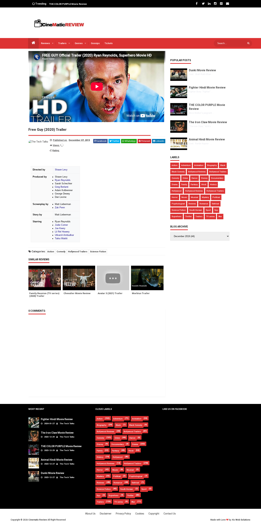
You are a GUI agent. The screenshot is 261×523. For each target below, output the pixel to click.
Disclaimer (106, 513)
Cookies (139, 513)
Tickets (109, 43)
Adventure (186, 165)
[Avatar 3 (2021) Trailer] (114, 278)
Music (184, 197)
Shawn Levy (61, 169)
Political (216, 197)
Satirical (215, 204)
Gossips (95, 43)
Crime (185, 178)
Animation (198, 165)
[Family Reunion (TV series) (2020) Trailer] (45, 278)
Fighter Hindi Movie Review (207, 87)
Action (50, 251)
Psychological (178, 204)
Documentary (217, 178)
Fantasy (194, 184)
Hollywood (176, 191)
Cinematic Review (37, 520)
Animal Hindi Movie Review (207, 139)
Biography (212, 165)
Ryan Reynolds (62, 180)
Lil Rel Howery (62, 231)
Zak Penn (60, 207)
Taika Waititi (61, 238)
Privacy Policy (123, 513)
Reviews (45, 43)
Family (184, 184)
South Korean (195, 210)
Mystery (205, 197)
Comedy (61, 251)
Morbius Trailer (141, 293)
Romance (204, 204)
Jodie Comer (61, 225)
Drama (175, 184)
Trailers (62, 43)
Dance (194, 178)
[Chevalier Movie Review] (80, 278)
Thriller (188, 216)
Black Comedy (178, 172)
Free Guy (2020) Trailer (47, 129)
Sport (208, 210)
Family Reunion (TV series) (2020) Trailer (44, 294)
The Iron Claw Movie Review (208, 122)
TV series (210, 216)
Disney (204, 178)
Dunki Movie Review (202, 70)
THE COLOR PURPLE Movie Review (68, 3)
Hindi (203, 184)
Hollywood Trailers (77, 251)
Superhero (176, 216)
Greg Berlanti (61, 187)
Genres (79, 43)
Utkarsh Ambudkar (64, 235)
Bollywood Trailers (217, 172)
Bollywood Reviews (197, 172)
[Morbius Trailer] (148, 278)
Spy (216, 210)
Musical (194, 197)
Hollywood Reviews (194, 191)
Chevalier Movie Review (77, 293)
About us (90, 513)
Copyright (153, 513)
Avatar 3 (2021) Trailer (110, 293)
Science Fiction (98, 251)
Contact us (170, 513)
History (213, 184)
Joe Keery (60, 228)
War (220, 216)
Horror (175, 197)
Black (222, 165)
